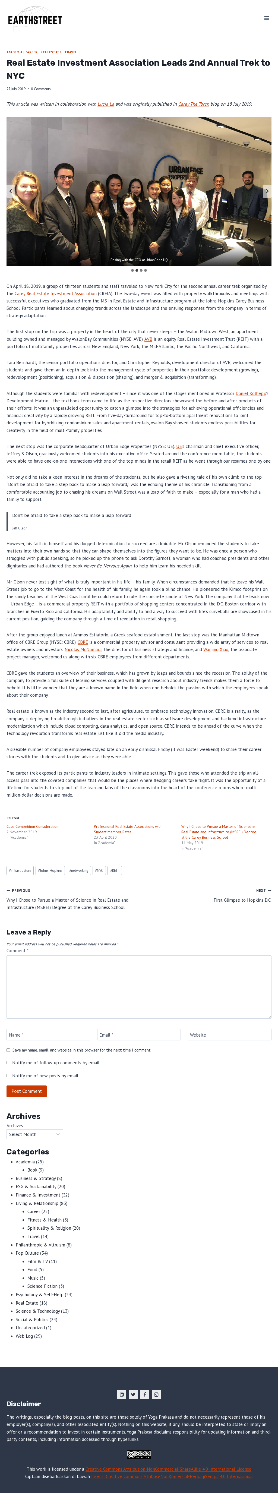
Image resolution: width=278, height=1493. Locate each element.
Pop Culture (27, 1253)
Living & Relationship (37, 1203)
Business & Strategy (36, 1178)
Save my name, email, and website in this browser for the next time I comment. (81, 1050)
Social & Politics (32, 1319)
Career (32, 52)
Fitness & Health (44, 1220)
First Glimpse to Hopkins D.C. (242, 895)
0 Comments (41, 88)
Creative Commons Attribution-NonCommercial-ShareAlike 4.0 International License (168, 1469)
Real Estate (51, 52)
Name (16, 1035)
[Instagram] (156, 1394)
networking (78, 870)
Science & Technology (38, 1311)
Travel (70, 52)
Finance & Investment (38, 1195)
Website (198, 1035)
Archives (15, 1126)
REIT (114, 870)
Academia (15, 52)
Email (106, 1035)
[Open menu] (266, 18)
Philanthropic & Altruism (40, 1245)
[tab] (132, 270)
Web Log (24, 1336)
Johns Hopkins (50, 870)
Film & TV (37, 1261)
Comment (18, 951)
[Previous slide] (11, 191)
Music (33, 1278)
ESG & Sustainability (36, 1186)
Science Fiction (42, 1286)
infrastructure (20, 870)
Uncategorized (30, 1328)
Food (32, 1270)
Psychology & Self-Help (40, 1295)
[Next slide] (267, 191)
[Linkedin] (121, 1394)
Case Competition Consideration (32, 826)
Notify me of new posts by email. (45, 1076)
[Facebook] (144, 1394)
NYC (99, 870)
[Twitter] (133, 1394)
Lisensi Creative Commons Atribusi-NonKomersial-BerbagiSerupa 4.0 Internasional (172, 1476)
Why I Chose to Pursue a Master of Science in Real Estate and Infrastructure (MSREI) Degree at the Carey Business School (218, 832)
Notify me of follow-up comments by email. (56, 1063)
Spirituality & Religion (49, 1228)
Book (32, 1170)
